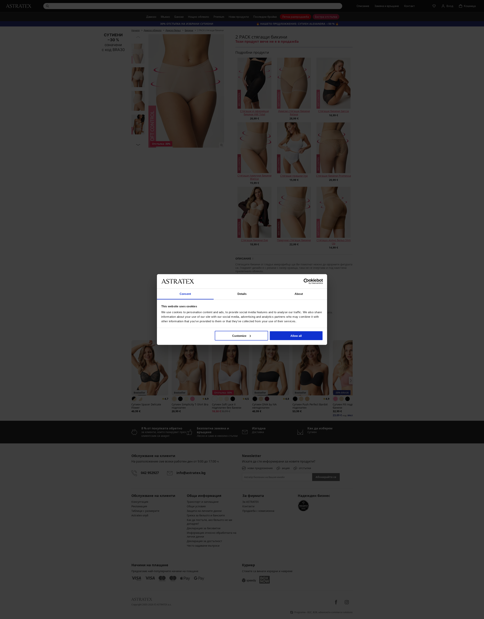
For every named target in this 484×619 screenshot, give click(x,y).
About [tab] (299, 293)
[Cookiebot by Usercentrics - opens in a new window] (306, 281)
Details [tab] (242, 293)
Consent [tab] (185, 293)
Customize (239, 335)
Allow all (296, 335)
